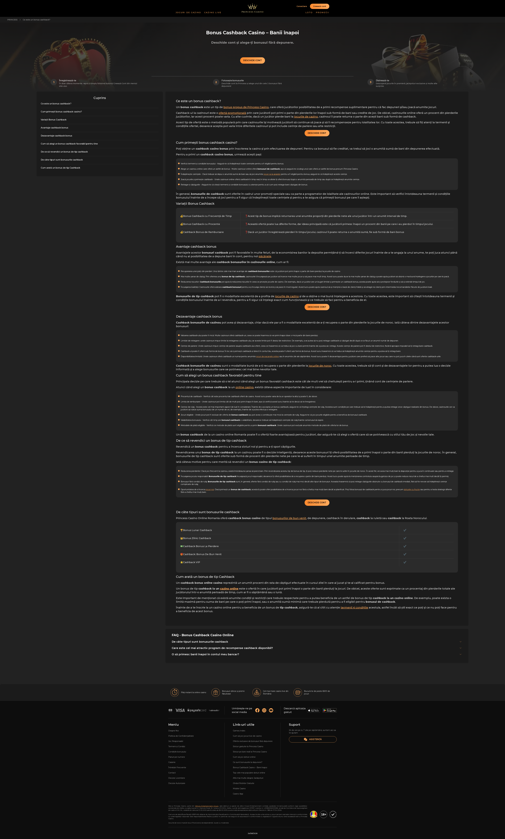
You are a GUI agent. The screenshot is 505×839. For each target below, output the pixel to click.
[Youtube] (271, 710)
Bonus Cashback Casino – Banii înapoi (250, 767)
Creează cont (319, 6)
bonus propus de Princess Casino (246, 107)
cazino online (229, 588)
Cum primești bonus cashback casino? (61, 111)
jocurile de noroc (320, 365)
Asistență (315, 739)
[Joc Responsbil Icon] (333, 814)
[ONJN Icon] (313, 814)
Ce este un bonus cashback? (36, 20)
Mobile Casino (239, 788)
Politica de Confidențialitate (181, 736)
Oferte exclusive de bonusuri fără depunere (252, 741)
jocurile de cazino (306, 116)
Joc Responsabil (175, 741)
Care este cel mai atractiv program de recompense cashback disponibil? (222, 648)
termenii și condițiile (354, 607)
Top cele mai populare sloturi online (249, 773)
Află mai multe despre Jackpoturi (248, 778)
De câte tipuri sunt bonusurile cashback (62, 160)
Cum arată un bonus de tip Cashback (60, 168)
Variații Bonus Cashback (54, 119)
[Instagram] (264, 710)
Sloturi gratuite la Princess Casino (248, 746)
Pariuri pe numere (176, 757)
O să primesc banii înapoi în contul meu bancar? (205, 654)
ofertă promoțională (232, 112)
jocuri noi (210, 489)
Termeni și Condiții (176, 746)
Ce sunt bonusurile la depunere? (247, 762)
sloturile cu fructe (412, 489)
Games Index (239, 731)
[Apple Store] (313, 710)
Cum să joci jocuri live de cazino (247, 736)
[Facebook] (257, 710)
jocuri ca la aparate (272, 174)
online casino (245, 387)
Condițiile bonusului (177, 752)
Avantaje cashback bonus (54, 127)
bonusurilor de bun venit (289, 518)
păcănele (265, 256)
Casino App (238, 794)
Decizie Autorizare (176, 783)
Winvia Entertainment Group (207, 806)
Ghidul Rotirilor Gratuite (243, 783)
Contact (172, 773)
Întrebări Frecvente (177, 767)
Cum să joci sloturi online (244, 757)
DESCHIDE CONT (252, 60)
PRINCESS (12, 20)
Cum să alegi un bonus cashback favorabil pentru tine (69, 143)
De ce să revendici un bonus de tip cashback (64, 152)
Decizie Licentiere (176, 778)
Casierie (171, 762)
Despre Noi (173, 731)
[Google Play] (329, 710)
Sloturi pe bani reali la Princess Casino (250, 752)
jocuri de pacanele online (267, 356)
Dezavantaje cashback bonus (56, 135)
